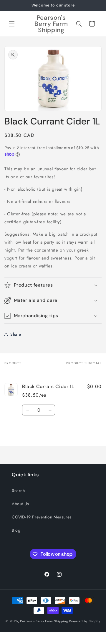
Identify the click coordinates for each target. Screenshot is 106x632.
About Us (20, 504)
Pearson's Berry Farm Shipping (44, 621)
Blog (16, 530)
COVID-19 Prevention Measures (42, 517)
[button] (11, 23)
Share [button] (15, 334)
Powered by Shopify (84, 621)
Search (18, 490)
